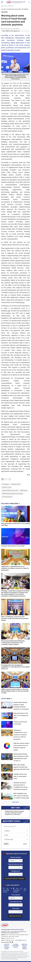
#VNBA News (13, 503)
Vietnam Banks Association (10, 490)
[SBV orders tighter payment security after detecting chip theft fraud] (7, 768)
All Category (5, 484)
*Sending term (15, 871)
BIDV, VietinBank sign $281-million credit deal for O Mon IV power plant (21, 796)
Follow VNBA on (6, 31)
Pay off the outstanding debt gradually (19, 890)
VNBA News (4, 12)
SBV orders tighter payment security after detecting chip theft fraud (21, 767)
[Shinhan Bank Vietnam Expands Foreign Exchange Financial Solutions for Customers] (7, 705)
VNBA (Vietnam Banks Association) (12, 493)
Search (6, 844)
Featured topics (16, 484)
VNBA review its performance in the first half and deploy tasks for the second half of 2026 (15, 691)
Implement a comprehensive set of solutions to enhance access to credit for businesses (15, 568)
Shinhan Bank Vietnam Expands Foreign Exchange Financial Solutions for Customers (14, 812)
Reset (25, 844)
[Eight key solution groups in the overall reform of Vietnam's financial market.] (7, 745)
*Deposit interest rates (15, 864)
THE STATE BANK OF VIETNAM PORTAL (6, 946)
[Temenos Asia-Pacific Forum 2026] (7, 724)
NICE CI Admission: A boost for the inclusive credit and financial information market (15, 618)
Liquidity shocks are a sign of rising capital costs (20, 776)
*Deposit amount (15, 857)
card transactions (7, 497)
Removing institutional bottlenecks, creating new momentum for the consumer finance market (13, 642)
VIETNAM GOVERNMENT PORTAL (15, 946)
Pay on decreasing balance (7, 890)
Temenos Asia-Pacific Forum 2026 (12, 546)
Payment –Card (6, 487)
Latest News (5, 698)
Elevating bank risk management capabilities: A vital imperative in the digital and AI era (15, 666)
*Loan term (15, 908)
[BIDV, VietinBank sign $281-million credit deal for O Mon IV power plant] (7, 796)
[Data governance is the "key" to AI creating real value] (7, 715)
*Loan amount (15, 895)
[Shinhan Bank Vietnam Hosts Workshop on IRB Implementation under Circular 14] (7, 756)
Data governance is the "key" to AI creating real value (21, 715)
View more (15, 802)
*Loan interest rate (15, 901)
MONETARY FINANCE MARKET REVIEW (24, 946)
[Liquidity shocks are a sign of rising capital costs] (7, 776)
